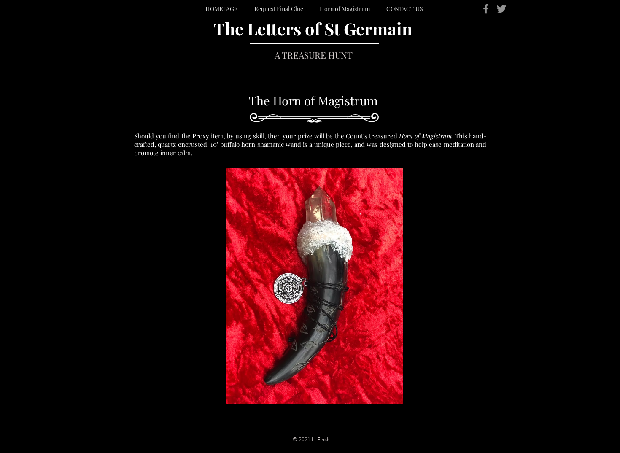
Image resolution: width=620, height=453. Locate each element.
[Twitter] (501, 9)
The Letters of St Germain (312, 28)
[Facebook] (486, 9)
